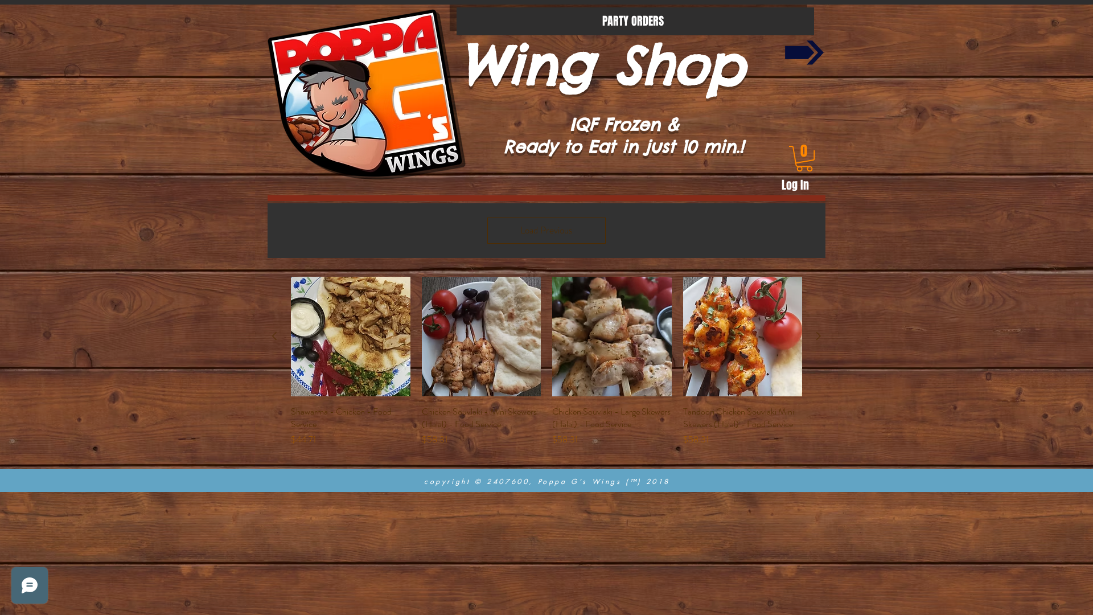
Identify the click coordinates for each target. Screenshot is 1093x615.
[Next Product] (818, 336)
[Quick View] (350, 336)
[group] (546, 368)
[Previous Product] (274, 336)
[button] (804, 158)
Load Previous (546, 230)
